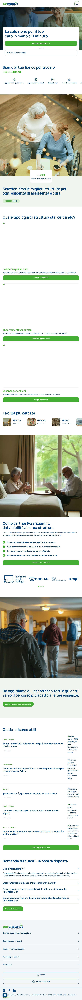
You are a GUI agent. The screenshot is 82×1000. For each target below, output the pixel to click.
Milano (65, 420)
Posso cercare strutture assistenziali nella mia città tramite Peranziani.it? (34, 890)
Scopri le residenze (41, 278)
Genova (41, 420)
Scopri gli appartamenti (41, 339)
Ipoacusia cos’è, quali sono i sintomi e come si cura (30, 793)
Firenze (17, 420)
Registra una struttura (41, 562)
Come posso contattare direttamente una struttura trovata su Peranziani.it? (36, 899)
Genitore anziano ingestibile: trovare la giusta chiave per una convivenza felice (33, 770)
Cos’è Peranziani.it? (14, 868)
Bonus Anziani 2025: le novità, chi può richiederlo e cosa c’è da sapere (33, 745)
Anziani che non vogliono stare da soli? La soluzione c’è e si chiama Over (33, 833)
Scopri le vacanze (41, 400)
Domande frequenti (12, 909)
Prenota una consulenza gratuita (18, 704)
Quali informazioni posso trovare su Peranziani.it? (29, 882)
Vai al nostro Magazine (41, 848)
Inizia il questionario (40, 43)
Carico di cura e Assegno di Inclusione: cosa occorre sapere (31, 812)
